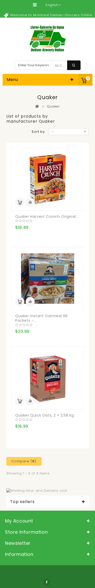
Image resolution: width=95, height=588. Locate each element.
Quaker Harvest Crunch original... (47, 216)
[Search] (74, 65)
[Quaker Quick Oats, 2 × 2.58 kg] (47, 378)
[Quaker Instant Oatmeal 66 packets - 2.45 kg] (47, 279)
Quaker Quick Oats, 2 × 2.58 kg (44, 415)
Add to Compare (30, 202)
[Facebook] (47, 582)
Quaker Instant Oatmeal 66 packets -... (41, 318)
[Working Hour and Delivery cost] (36, 490)
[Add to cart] (19, 202)
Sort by (38, 131)
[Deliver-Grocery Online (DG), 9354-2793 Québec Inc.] (47, 38)
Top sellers (22, 501)
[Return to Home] (37, 106)
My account (19, 521)
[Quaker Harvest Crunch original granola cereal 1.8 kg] (47, 179)
